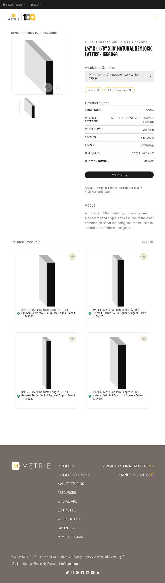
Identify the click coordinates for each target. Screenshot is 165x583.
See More (148, 241)
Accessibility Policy (108, 557)
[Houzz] (98, 572)
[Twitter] (67, 572)
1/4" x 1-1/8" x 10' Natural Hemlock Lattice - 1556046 (113, 76)
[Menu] (157, 17)
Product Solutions (74, 475)
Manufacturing (71, 483)
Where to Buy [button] (119, 175)
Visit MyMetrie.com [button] (97, 191)
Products (31, 32)
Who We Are (67, 501)
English (35, 4)
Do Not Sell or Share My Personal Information (45, 563)
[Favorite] (72, 256)
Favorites (66, 528)
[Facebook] (82, 572)
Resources (67, 492)
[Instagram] (72, 572)
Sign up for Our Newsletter (126, 466)
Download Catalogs (134, 475)
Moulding (50, 32)
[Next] (29, 108)
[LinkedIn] (87, 572)
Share (91, 90)
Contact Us (67, 510)
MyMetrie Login (70, 537)
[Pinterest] (77, 572)
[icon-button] (48, 87)
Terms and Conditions (52, 557)
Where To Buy (69, 519)
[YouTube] (93, 572)
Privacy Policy (81, 557)
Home (15, 32)
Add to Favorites (117, 90)
